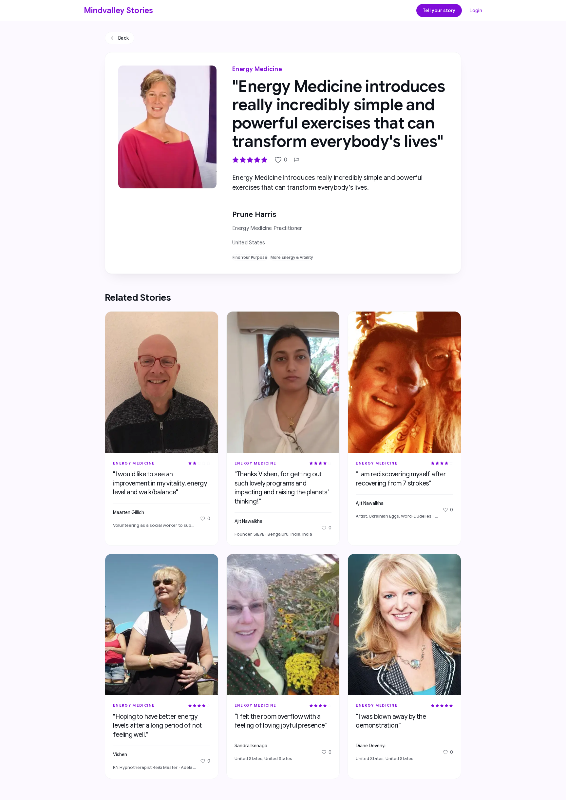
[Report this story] (296, 159)
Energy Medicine (257, 69)
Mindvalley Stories (118, 10)
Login (476, 10)
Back (123, 38)
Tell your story (439, 10)
